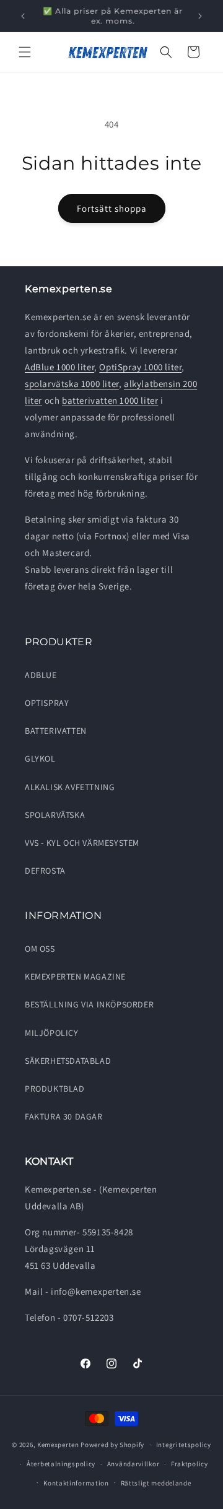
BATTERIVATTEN (56, 730)
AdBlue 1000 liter (59, 367)
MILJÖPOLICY (52, 1032)
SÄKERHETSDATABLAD (68, 1060)
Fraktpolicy (189, 1463)
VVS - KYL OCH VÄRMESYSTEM (82, 842)
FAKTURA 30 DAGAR (64, 1116)
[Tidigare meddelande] (23, 16)
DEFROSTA (45, 870)
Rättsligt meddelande (156, 1483)
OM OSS (40, 948)
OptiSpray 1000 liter (140, 367)
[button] (24, 52)
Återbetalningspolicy (61, 1463)
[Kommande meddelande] (200, 16)
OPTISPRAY (47, 702)
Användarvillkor (133, 1463)
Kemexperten (58, 1444)
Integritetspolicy (183, 1444)
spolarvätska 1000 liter (72, 383)
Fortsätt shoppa (112, 208)
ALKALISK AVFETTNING (70, 787)
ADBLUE (41, 675)
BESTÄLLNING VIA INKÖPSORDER (89, 1004)
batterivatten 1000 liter (110, 400)
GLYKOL (40, 758)
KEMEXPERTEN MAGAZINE (75, 976)
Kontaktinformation (76, 1483)
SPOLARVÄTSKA (55, 814)
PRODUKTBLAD (55, 1088)
